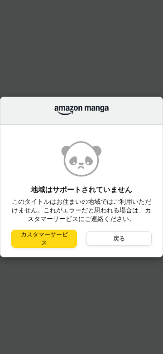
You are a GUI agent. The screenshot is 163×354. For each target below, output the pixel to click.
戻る (119, 238)
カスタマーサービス (44, 238)
